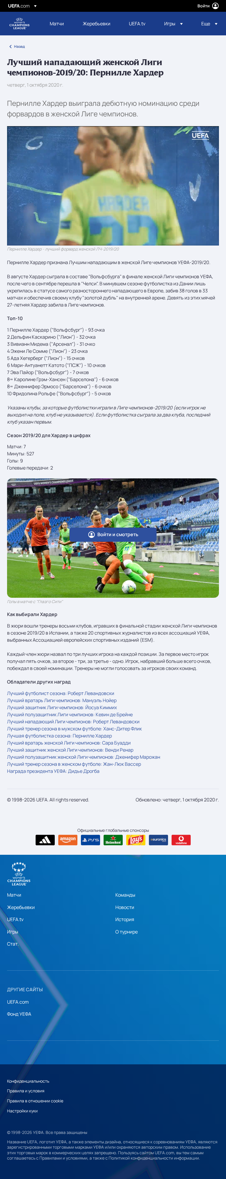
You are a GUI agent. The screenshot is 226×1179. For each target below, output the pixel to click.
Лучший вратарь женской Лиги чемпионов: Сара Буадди (69, 743)
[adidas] (45, 840)
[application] (113, 186)
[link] (57, 23)
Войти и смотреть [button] (117, 534)
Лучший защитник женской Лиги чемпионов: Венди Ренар (70, 750)
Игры (12, 931)
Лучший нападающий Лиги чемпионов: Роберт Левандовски (73, 721)
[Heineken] (113, 840)
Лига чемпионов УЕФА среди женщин (19, 23)
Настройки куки (22, 1111)
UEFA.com (18, 1002)
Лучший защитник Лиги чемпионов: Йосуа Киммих (62, 707)
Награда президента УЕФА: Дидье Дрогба (53, 771)
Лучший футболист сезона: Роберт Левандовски (60, 693)
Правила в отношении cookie (35, 1101)
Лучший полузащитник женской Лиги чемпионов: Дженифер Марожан (83, 757)
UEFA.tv (15, 919)
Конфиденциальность (28, 1081)
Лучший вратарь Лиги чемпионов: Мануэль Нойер (62, 700)
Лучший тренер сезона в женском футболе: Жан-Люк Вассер (74, 764)
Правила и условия (25, 1091)
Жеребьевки (21, 907)
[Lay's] (135, 840)
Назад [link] (19, 46)
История (124, 919)
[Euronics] (158, 840)
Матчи (14, 895)
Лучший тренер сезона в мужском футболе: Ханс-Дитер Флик (74, 728)
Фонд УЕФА (19, 1014)
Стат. (13, 944)
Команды (125, 895)
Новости (124, 907)
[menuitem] (59, 23)
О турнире (126, 931)
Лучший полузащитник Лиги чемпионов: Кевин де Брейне (70, 714)
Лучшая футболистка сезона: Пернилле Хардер (59, 735)
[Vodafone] (181, 840)
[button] (173, 23)
